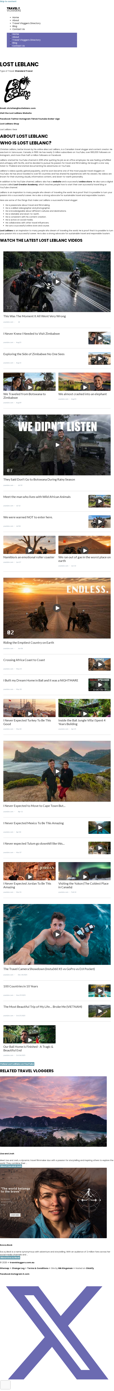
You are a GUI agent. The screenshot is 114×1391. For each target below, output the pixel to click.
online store (85, 181)
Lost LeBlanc (6, 230)
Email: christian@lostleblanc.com (18, 108)
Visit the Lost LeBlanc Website (16, 113)
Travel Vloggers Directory (26, 23)
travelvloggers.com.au (22, 1262)
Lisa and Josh (7, 1153)
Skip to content (8, 1)
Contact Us (18, 29)
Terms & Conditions (37, 1268)
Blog (14, 26)
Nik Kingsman (65, 1268)
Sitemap (4, 1268)
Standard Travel (24, 71)
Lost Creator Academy (26, 184)
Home (15, 17)
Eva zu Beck (6, 1245)
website (57, 181)
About (15, 20)
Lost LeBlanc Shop (9, 123)
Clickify (90, 1268)
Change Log (18, 1268)
